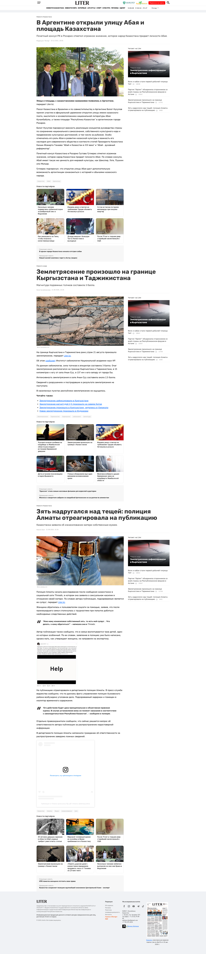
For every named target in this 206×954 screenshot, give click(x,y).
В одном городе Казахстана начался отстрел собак (60, 251)
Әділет (122, 8)
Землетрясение (43, 416)
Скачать (149, 940)
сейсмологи (77, 416)
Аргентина (56, 181)
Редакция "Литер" (43, 41)
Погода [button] (154, 8)
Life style (91, 8)
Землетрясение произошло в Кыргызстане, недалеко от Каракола (73, 407)
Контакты (108, 914)
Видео (57, 811)
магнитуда (86, 416)
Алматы (49, 811)
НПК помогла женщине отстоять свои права (57, 881)
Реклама (108, 908)
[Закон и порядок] (129, 3)
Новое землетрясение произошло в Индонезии (63, 411)
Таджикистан (55, 416)
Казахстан (41, 181)
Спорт (98, 8)
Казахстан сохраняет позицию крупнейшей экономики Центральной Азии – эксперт (74, 888)
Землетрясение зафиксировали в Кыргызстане (148, 71)
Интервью (82, 8)
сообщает (50, 360)
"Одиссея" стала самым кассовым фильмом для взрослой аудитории (67, 491)
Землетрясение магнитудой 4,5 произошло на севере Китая (70, 404)
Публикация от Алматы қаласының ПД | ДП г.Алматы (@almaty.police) (65, 804)
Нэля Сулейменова (43, 290)
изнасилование (67, 811)
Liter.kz (67, 355)
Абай (48, 181)
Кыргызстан (66, 416)
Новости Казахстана (55, 8)
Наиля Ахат (40, 530)
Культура (106, 8)
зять (76, 811)
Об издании (109, 905)
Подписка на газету (157, 3)
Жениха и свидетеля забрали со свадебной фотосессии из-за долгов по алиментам (74, 497)
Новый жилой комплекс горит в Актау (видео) (58, 258)
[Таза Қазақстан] (142, 3)
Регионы (114, 8)
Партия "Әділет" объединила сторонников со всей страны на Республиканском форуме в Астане (148, 92)
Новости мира (71, 8)
